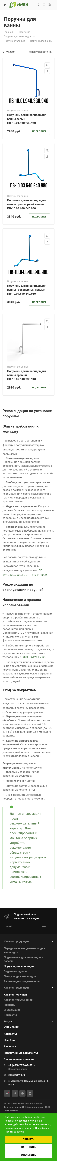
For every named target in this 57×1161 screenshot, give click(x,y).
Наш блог (10, 1040)
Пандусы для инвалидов (20, 976)
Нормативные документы (21, 1052)
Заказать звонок (17, 1069)
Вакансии (10, 1046)
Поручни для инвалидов (19, 966)
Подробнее (39, 131)
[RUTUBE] (7, 1093)
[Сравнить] (47, 71)
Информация (12, 1009)
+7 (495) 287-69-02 (20, 1065)
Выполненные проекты (19, 1059)
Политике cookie (14, 1131)
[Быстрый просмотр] (47, 65)
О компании (11, 1026)
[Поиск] (44, 5)
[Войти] (49, 5)
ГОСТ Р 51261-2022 (34, 574)
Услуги (8, 1021)
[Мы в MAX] (30, 1093)
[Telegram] (15, 1093)
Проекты (10, 1004)
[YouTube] (22, 1093)
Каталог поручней (15, 994)
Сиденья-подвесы (15, 971)
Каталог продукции (16, 941)
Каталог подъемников (18, 999)
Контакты (10, 1015)
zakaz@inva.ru (16, 1074)
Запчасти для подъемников (22, 981)
